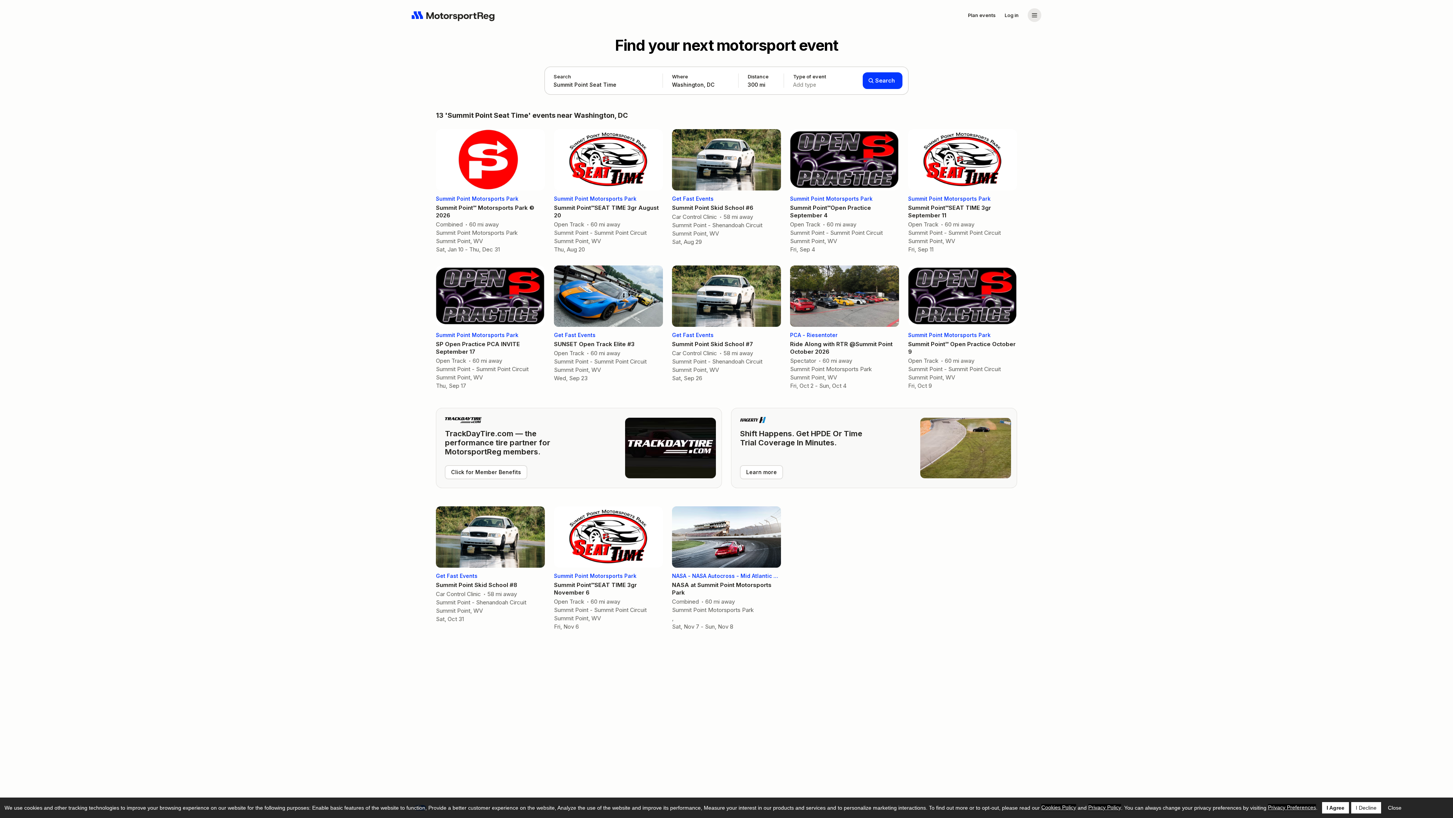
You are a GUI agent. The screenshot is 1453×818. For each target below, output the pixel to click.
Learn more (761, 472)
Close (1395, 808)
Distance (758, 80)
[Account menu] (1034, 15)
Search (562, 76)
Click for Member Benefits (486, 472)
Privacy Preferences (1292, 807)
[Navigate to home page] (453, 15)
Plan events (982, 15)
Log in (1012, 15)
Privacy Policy (1104, 807)
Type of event (809, 80)
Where (680, 76)
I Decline (1366, 808)
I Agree (1335, 808)
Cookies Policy (1058, 807)
